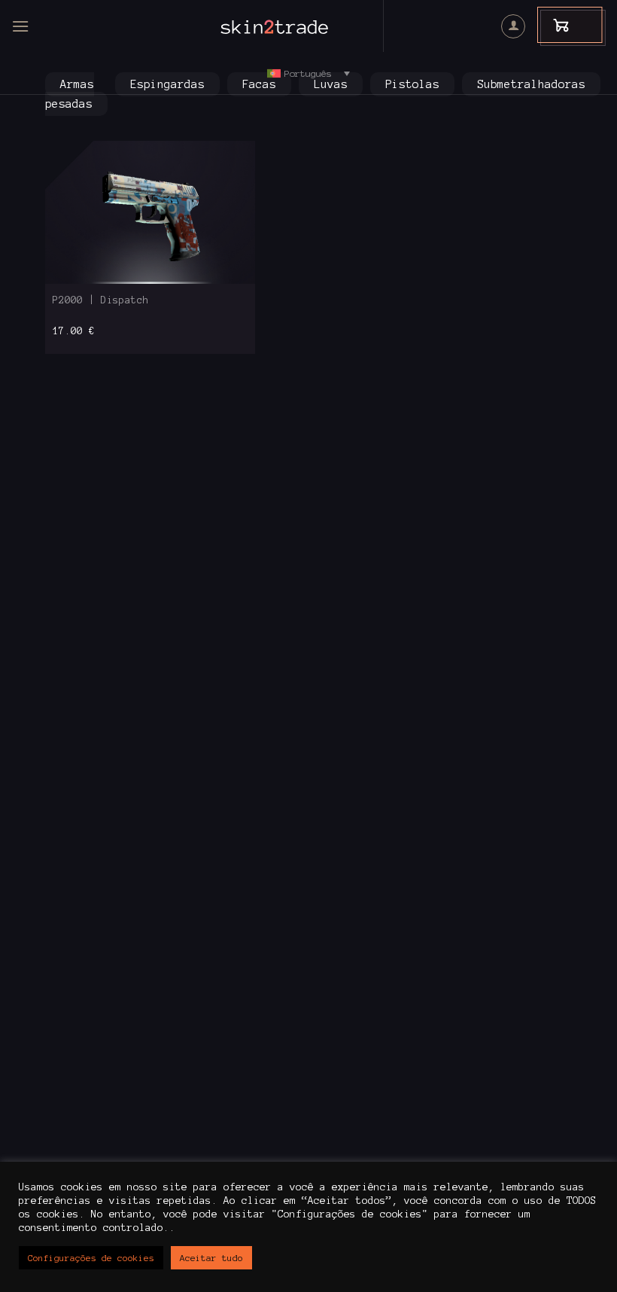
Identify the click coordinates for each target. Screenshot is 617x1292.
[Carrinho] (553, 24)
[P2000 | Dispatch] (150, 212)
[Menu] (20, 26)
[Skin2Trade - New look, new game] (308, 26)
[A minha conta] (513, 26)
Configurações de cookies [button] (91, 1258)
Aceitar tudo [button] (211, 1258)
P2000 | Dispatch (101, 300)
